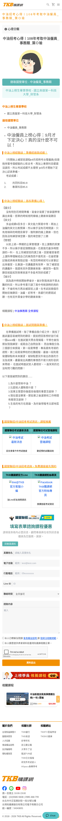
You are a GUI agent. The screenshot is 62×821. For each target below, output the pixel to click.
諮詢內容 (8, 604)
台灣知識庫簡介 (9, 732)
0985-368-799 (32, 797)
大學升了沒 (26, 749)
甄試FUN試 (26, 754)
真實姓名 (8, 553)
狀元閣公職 (26, 745)
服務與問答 (7, 736)
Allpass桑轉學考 (29, 766)
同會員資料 (10, 544)
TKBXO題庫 (46, 736)
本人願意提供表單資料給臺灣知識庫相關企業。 (29, 643)
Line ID (7, 583)
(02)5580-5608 (16, 797)
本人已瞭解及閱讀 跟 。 (32, 638)
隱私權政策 (7, 754)
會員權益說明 (30, 638)
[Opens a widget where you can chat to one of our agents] (50, 816)
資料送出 (31, 662)
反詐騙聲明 (7, 749)
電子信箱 (8, 563)
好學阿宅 (25, 741)
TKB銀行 (25, 732)
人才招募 (6, 741)
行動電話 (8, 573)
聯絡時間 (8, 594)
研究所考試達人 (28, 762)
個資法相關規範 (48, 638)
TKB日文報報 (27, 758)
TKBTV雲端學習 (48, 732)
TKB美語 (25, 736)
